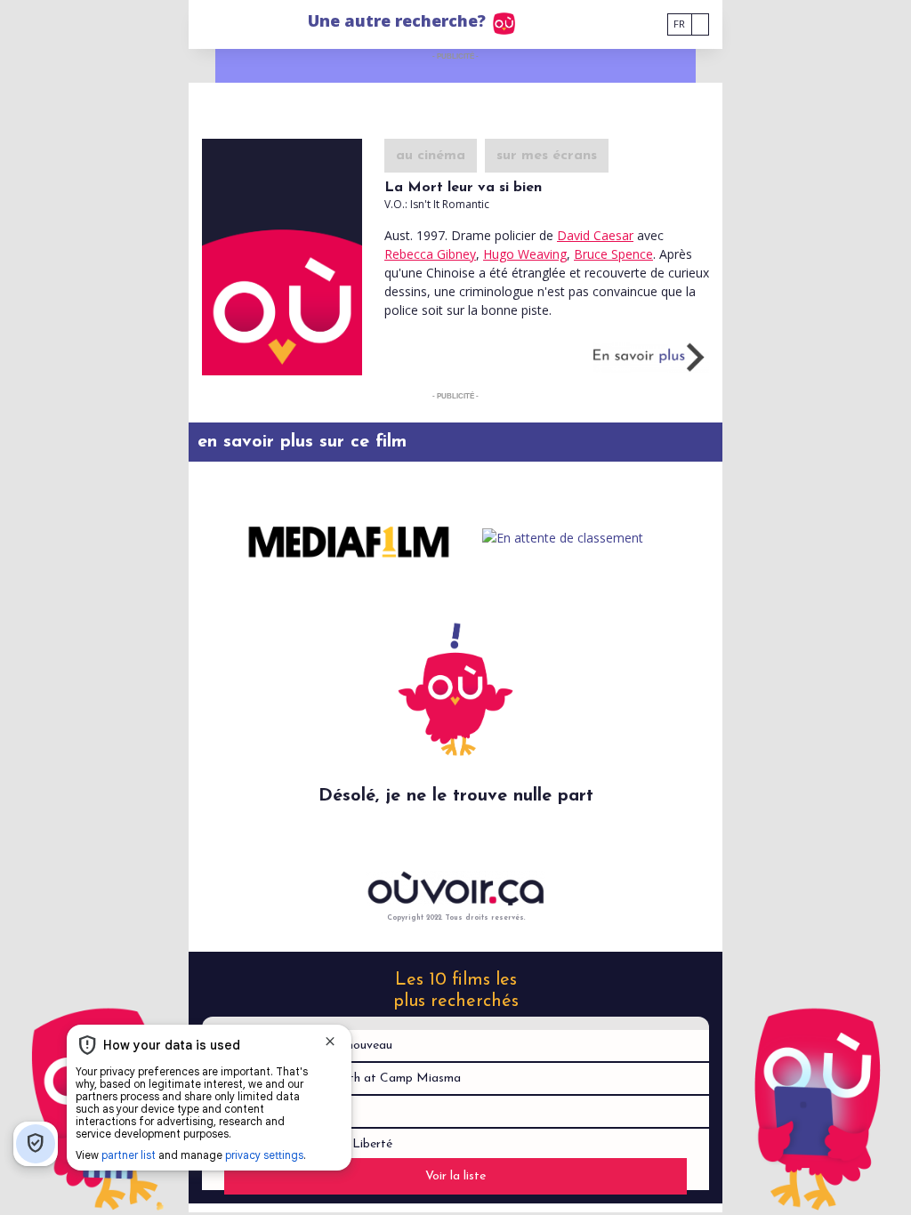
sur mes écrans (546, 156)
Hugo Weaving (525, 253)
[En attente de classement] (562, 537)
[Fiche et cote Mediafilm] (349, 537)
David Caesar (595, 235)
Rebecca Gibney (430, 253)
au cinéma (430, 156)
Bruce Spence (613, 253)
